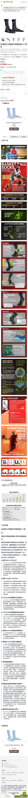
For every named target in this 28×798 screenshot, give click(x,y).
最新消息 (9, 780)
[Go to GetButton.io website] (24, 796)
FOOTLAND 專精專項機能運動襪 (14, 790)
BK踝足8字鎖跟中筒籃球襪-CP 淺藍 (14, 123)
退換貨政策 (21, 772)
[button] (24, 26)
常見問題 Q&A (15, 772)
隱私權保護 (20, 780)
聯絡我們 (4, 782)
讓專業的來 (14, 780)
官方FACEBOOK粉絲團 (7, 774)
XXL (22, 72)
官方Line (15, 774)
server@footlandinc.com (9, 765)
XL (16, 72)
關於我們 (4, 780)
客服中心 (9, 772)
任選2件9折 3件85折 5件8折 (8, 80)
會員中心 (4, 772)
